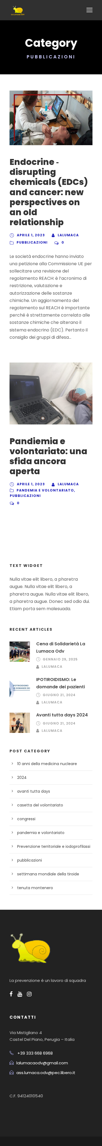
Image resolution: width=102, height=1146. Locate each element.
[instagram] (29, 994)
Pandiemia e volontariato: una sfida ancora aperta (48, 456)
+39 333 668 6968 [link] (35, 1053)
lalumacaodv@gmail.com (42, 1063)
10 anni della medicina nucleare (47, 763)
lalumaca (68, 235)
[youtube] (19, 994)
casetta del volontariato (40, 805)
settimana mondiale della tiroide (48, 874)
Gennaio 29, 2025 (60, 659)
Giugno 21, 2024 (59, 695)
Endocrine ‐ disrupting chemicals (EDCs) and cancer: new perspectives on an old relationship (49, 192)
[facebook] (11, 994)
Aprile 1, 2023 (31, 235)
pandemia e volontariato (45, 490)
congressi (26, 819)
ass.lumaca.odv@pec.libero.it (45, 1072)
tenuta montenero (35, 888)
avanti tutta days (33, 791)
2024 (22, 777)
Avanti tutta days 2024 (62, 715)
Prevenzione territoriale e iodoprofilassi (53, 846)
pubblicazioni (32, 242)
